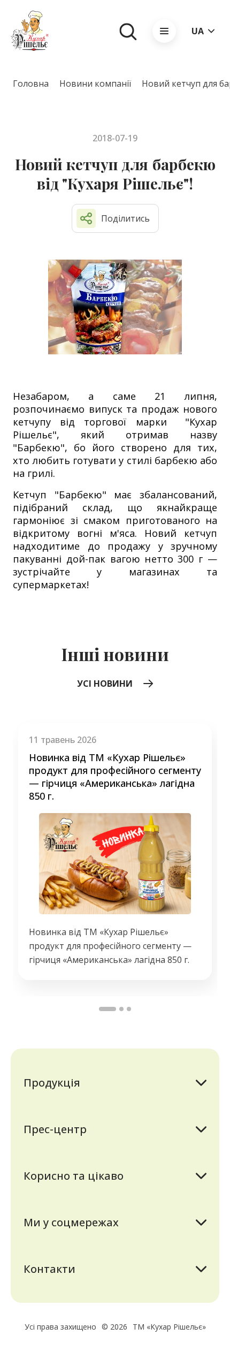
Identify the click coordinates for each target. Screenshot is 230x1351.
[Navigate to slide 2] (121, 1009)
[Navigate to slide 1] (107, 1009)
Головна (31, 83)
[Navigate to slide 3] (129, 1009)
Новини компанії (95, 83)
